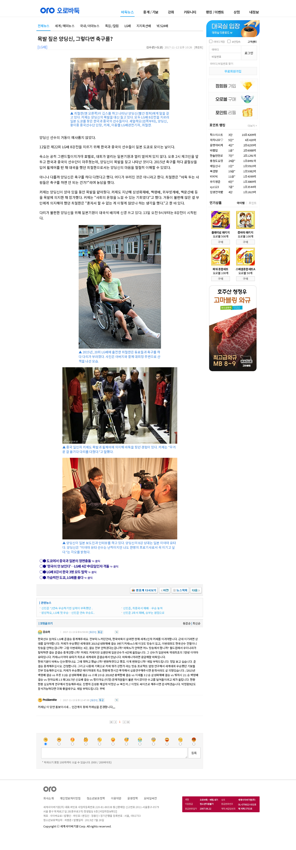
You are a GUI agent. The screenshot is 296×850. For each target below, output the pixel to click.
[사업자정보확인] (108, 811)
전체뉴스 (43, 26)
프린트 (198, 47)
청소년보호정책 (96, 798)
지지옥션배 (144, 26)
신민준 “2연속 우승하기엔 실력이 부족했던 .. (67, 608)
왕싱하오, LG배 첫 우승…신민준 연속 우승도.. (68, 613)
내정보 (254, 12)
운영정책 (132, 798)
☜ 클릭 (69, 561)
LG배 (127, 26)
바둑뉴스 (127, 12)
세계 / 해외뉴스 (64, 26)
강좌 (171, 12)
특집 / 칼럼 (112, 26)
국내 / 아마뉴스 (89, 26)
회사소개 (48, 798)
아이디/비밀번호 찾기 (221, 63)
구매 (220, 242)
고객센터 (252, 41)
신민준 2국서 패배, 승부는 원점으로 (143, 613)
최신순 (196, 623)
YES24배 (162, 26)
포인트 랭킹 (217, 125)
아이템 (241, 203)
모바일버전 (150, 798)
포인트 (253, 203)
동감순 (187, 623)
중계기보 (150, 12)
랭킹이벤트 (215, 12)
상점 (237, 12)
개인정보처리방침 (70, 798)
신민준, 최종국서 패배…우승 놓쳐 (143, 608)
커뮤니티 (190, 12)
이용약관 (116, 798)
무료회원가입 (232, 71)
